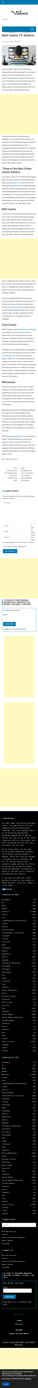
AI (3, 902)
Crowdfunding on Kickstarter (14, 921)
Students (5, 1029)
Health (4, 951)
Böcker (4, 908)
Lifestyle (6, 981)
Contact (5, 1234)
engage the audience (19, 183)
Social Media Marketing (12, 1017)
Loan (4, 984)
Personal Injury (9, 996)
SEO (3, 1008)
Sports (4, 1026)
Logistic (5, 987)
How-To (4, 957)
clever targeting (15, 436)
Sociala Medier (8, 1020)
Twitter (5, 1051)
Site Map (5, 1244)
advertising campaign (28, 329)
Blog (4, 906)
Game (4, 945)
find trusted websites (14, 307)
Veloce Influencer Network (13, 1237)
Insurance (6, 969)
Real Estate (7, 1002)
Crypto (4, 924)
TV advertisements (8, 356)
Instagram (6, 966)
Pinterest (6, 999)
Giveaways (6, 948)
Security (5, 1005)
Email (5, 615)
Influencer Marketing (11, 963)
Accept (6, 1384)
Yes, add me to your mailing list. (15, 546)
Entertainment (8, 930)
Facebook (5, 936)
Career (4, 915)
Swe (3, 1032)
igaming (5, 960)
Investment (6, 972)
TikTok (4, 1039)
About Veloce (7, 1240)
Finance (5, 939)
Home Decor (6, 954)
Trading (5, 1045)
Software (5, 1023)
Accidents (6, 899)
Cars (4, 918)
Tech (4, 1035)
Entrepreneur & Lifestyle (13, 933)
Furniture (6, 942)
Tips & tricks (14, 459)
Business (5, 912)
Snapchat (5, 1011)
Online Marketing (9, 990)
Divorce (5, 927)
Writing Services (9, 1231)
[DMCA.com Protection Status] (7, 889)
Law (3, 975)
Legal (4, 978)
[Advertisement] (19, 114)
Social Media (7, 1014)
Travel (4, 1048)
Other (4, 993)
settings (28, 1379)
